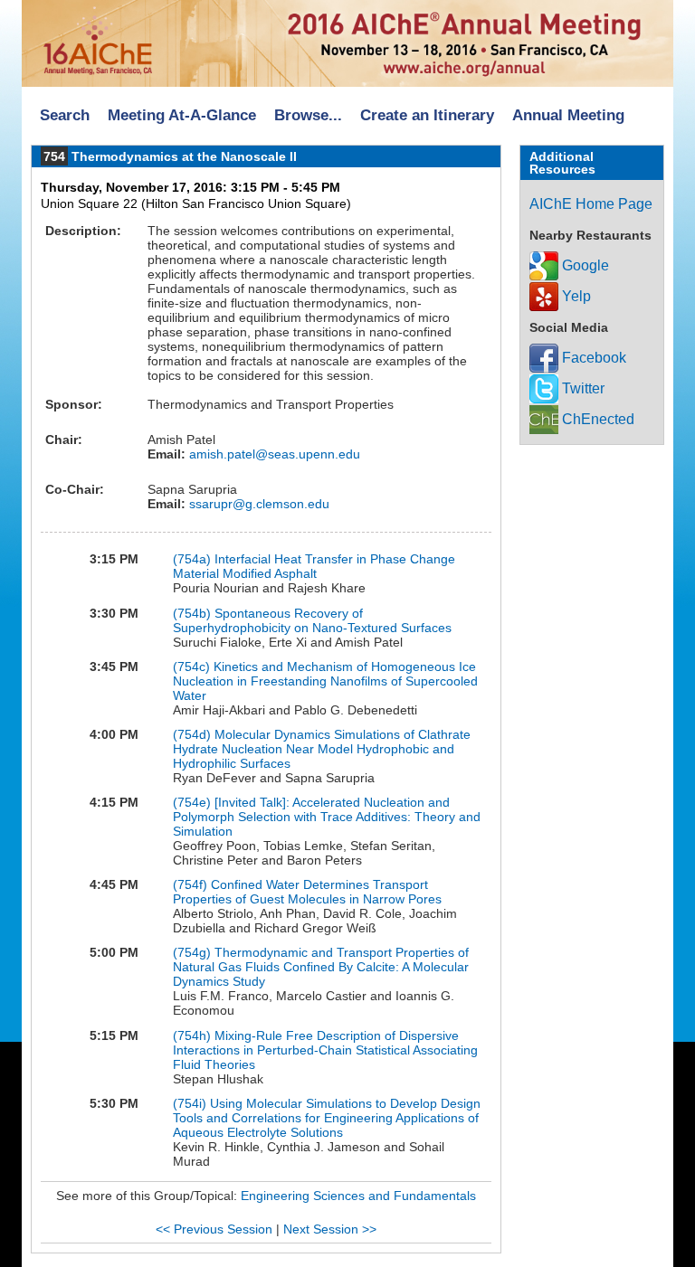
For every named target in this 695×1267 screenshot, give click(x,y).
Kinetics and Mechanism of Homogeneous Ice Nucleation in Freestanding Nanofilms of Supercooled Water (325, 681)
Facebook (592, 357)
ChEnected (596, 419)
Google (583, 265)
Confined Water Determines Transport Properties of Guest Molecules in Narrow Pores (307, 891)
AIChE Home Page (590, 204)
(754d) (192, 734)
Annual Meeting (568, 115)
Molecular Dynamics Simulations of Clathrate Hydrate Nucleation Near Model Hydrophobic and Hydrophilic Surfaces (322, 749)
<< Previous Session (214, 1229)
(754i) (189, 1103)
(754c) (191, 666)
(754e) (192, 802)
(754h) (192, 1035)
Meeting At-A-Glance (182, 115)
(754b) (192, 613)
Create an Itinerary (427, 115)
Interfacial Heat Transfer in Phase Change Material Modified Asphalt (314, 566)
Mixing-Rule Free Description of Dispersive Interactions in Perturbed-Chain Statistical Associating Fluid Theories (325, 1050)
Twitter (581, 388)
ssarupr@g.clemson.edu (257, 503)
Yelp (574, 296)
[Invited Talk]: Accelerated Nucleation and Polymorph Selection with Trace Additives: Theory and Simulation (327, 816)
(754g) (192, 952)
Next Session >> (329, 1229)
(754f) (190, 884)
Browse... (308, 115)
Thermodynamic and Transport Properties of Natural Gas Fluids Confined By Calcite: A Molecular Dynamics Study (321, 966)
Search (65, 115)
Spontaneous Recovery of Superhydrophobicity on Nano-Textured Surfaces (312, 620)
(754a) (192, 559)
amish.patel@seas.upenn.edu (273, 454)
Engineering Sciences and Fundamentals (358, 1195)
